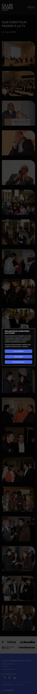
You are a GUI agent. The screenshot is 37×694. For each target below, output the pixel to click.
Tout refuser (18, 356)
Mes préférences (18, 362)
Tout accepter (18, 351)
